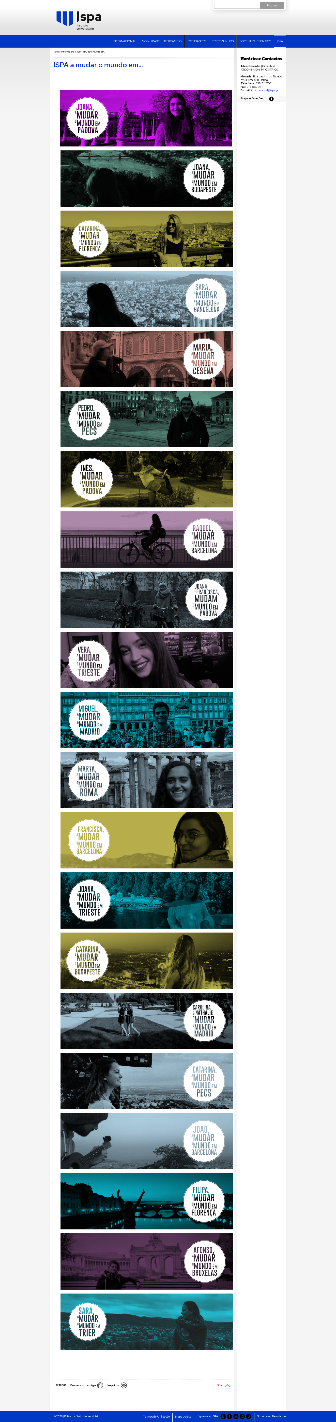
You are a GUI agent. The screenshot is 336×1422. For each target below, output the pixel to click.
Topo (220, 1385)
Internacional (124, 41)
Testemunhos (223, 41)
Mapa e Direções (252, 98)
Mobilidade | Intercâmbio (162, 41)
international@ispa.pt (265, 90)
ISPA (280, 41)
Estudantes (196, 41)
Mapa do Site (183, 1416)
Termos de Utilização (156, 1416)
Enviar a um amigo (83, 1385)
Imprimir (113, 1385)
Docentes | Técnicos (255, 41)
